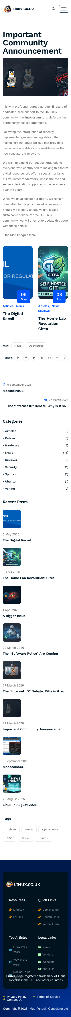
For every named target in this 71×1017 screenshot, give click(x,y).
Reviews (44, 310)
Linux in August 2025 (20, 805)
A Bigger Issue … (16, 616)
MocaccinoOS (13, 391)
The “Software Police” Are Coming (30, 653)
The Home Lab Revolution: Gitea (52, 323)
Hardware (12, 445)
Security (11, 467)
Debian (10, 438)
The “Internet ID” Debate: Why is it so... (37, 406)
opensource (36, 345)
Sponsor (11, 474)
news (17, 345)
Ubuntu (10, 481)
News (20, 306)
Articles (8, 306)
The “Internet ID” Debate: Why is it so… (35, 691)
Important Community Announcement (33, 729)
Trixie (25, 838)
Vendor (10, 488)
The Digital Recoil (13, 316)
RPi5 (9, 838)
